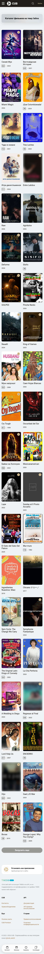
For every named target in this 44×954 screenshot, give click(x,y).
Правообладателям (8, 907)
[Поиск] (33, 4)
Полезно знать (7, 919)
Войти (40, 3)
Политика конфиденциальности (31, 923)
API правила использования (29, 907)
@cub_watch (10, 938)
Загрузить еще (22, 850)
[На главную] (12, 3)
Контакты (5, 903)
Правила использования (32, 919)
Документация (29, 903)
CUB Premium (6, 922)
